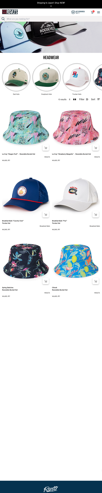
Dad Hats (16, 94)
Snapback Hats (46, 94)
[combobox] (52, 19)
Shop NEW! (60, 2)
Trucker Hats (76, 94)
